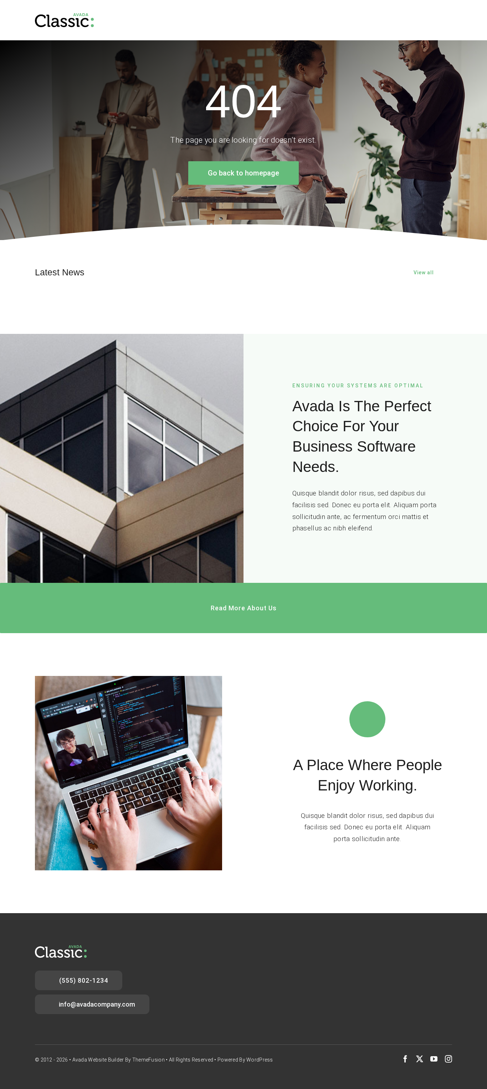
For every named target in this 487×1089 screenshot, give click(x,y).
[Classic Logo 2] (64, 16)
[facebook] (405, 1059)
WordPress (259, 1060)
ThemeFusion (148, 1060)
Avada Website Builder (98, 1060)
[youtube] (433, 1059)
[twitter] (419, 1059)
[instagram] (448, 1059)
